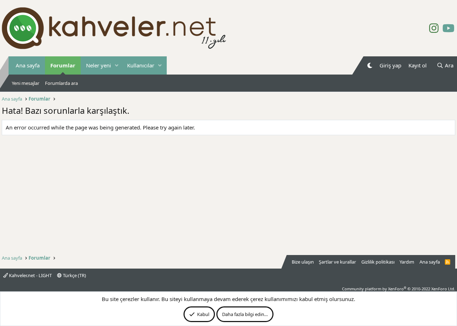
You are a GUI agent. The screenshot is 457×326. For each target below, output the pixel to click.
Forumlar (62, 65)
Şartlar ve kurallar (337, 262)
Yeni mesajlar (25, 83)
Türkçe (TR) (74, 275)
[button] (117, 65)
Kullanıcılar (140, 65)
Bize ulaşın (303, 262)
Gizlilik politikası (378, 262)
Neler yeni (98, 65)
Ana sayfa (28, 65)
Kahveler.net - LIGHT (30, 275)
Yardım (407, 262)
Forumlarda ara (61, 83)
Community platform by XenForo (398, 288)
